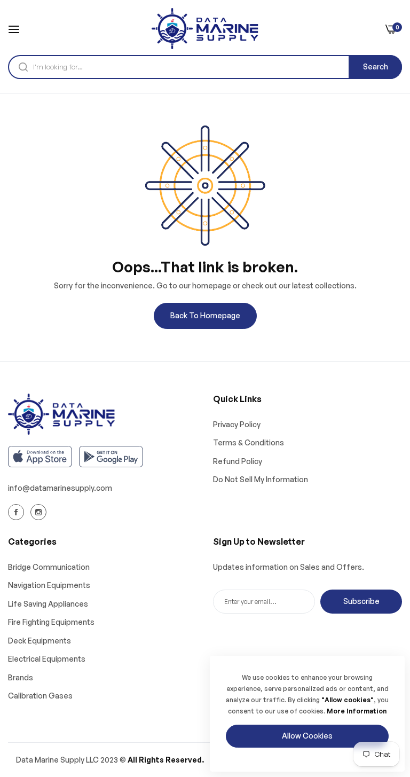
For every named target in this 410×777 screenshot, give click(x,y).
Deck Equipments (39, 640)
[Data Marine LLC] (205, 28)
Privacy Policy (237, 424)
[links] (17, 512)
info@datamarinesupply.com (60, 487)
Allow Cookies (307, 735)
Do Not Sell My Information (260, 479)
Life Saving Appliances (48, 603)
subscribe (361, 601)
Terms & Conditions (248, 442)
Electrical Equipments (46, 658)
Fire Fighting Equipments (51, 621)
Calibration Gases (40, 695)
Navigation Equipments (49, 585)
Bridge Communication (49, 566)
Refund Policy (237, 461)
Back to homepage (205, 315)
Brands (20, 677)
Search (375, 66)
